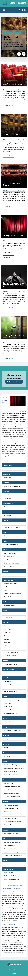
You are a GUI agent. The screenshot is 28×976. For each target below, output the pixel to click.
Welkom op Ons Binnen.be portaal (12, 593)
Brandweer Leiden (8, 783)
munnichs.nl (7, 756)
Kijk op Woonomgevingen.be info (12, 879)
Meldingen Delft (8, 706)
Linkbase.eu (7, 632)
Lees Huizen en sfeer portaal (11, 524)
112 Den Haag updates (9, 587)
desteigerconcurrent (9, 536)
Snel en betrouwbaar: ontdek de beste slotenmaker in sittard (14, 284)
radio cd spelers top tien (10, 845)
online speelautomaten (9, 605)
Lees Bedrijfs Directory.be (10, 790)
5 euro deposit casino (9, 556)
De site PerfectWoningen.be (11, 774)
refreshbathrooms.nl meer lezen (12, 833)
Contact (16, 970)
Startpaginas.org (8, 636)
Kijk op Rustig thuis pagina (10, 848)
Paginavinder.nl (8, 629)
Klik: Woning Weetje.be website (11, 793)
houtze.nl (6, 673)
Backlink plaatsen (14, 382)
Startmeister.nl (7, 639)
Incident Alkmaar (8, 703)
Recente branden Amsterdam (11, 805)
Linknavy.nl (6, 645)
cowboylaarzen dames (9, 721)
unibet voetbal (7, 477)
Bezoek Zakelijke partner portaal (12, 597)
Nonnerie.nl (7, 649)
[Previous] (19, 54)
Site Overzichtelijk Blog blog (11, 876)
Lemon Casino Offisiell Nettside (11, 563)
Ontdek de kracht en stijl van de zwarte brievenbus (13, 336)
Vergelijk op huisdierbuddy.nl (11, 765)
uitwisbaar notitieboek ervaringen (12, 700)
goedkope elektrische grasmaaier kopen (14, 768)
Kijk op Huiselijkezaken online (11, 815)
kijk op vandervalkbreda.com (11, 544)
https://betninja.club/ (9, 566)
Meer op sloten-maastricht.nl (11, 739)
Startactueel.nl (7, 642)
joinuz (5, 590)
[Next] (24, 54)
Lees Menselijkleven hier (10, 655)
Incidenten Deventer (9, 872)
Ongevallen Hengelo (9, 684)
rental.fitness (7, 614)
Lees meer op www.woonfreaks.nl (12, 842)
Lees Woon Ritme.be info (10, 710)
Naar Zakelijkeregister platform (11, 691)
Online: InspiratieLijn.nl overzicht (12, 688)
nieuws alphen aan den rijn (10, 771)
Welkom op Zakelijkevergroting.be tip (13, 855)
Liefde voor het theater (11, 38)
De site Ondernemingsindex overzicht (13, 821)
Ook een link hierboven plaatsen (14, 885)
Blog (10, 970)
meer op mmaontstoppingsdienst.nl (12, 730)
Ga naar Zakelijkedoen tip (10, 713)
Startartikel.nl (7, 626)
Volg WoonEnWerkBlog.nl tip (11, 852)
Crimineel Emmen (8, 681)
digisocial (6, 747)
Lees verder (7, 105)
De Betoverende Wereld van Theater (13, 184)
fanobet (6, 560)
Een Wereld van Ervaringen (13, 84)
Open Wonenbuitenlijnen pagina (12, 527)
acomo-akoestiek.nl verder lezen (12, 486)
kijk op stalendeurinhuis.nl (10, 664)
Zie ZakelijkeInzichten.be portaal (12, 796)
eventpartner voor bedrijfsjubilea (12, 786)
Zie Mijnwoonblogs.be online (11, 652)
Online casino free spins (10, 469)
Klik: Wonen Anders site (10, 825)
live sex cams (7, 498)
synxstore (6, 864)
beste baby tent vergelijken (10, 583)
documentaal (7, 507)
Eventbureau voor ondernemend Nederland (14, 575)
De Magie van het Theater (13, 236)
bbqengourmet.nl (8, 515)
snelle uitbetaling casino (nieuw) (12, 495)
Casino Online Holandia (10, 553)
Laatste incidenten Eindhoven (11, 808)
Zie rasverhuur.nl (8, 617)
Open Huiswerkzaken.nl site (11, 818)
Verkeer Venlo (7, 811)
